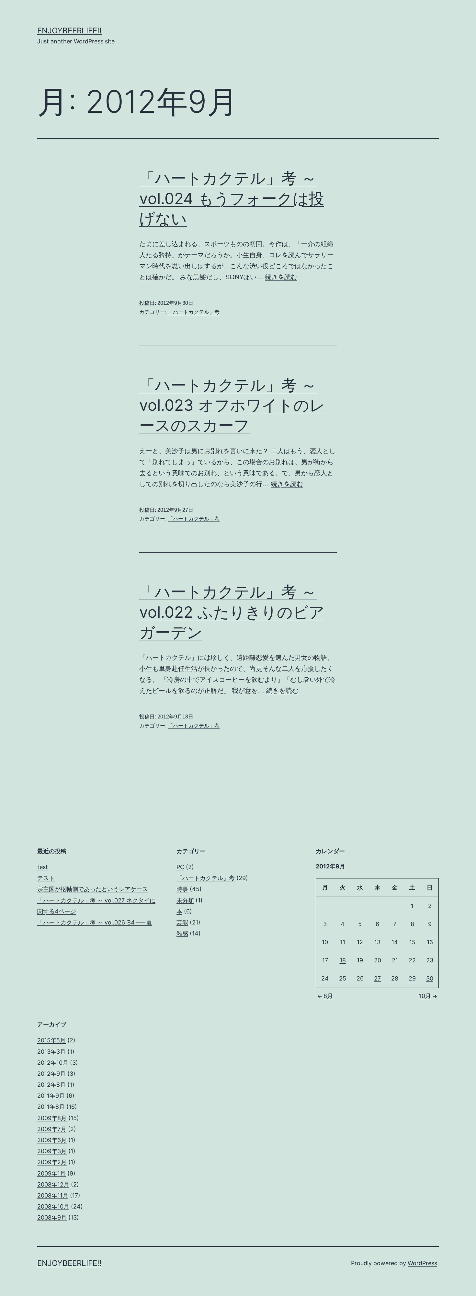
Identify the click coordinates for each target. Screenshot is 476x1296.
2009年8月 (52, 1118)
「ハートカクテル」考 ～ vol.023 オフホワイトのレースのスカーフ (232, 405)
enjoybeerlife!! (69, 30)
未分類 (185, 900)
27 (377, 978)
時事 (182, 889)
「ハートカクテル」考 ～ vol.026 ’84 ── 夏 (94, 922)
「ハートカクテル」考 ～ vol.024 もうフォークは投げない (231, 198)
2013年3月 (51, 1051)
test (42, 867)
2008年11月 (52, 1195)
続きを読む (281, 277)
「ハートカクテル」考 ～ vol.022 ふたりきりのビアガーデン (231, 612)
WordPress (422, 1263)
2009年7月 (51, 1129)
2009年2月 (52, 1162)
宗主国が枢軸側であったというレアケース (92, 889)
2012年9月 (51, 1073)
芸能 (182, 922)
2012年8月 (51, 1084)
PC (180, 867)
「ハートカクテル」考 (194, 312)
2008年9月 (52, 1217)
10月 (425, 995)
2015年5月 (51, 1040)
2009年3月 (52, 1151)
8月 (328, 995)
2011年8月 (51, 1106)
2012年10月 (52, 1062)
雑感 (182, 933)
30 (429, 978)
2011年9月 (51, 1095)
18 (343, 960)
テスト (46, 878)
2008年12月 (53, 1184)
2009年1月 (51, 1173)
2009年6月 (52, 1140)
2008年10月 (53, 1206)
